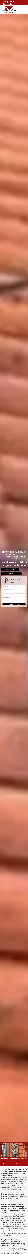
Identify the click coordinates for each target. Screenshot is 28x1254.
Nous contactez (11, 574)
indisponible (8, 1)
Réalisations (9, 569)
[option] (3, 1153)
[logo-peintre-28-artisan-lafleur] (8, 9)
